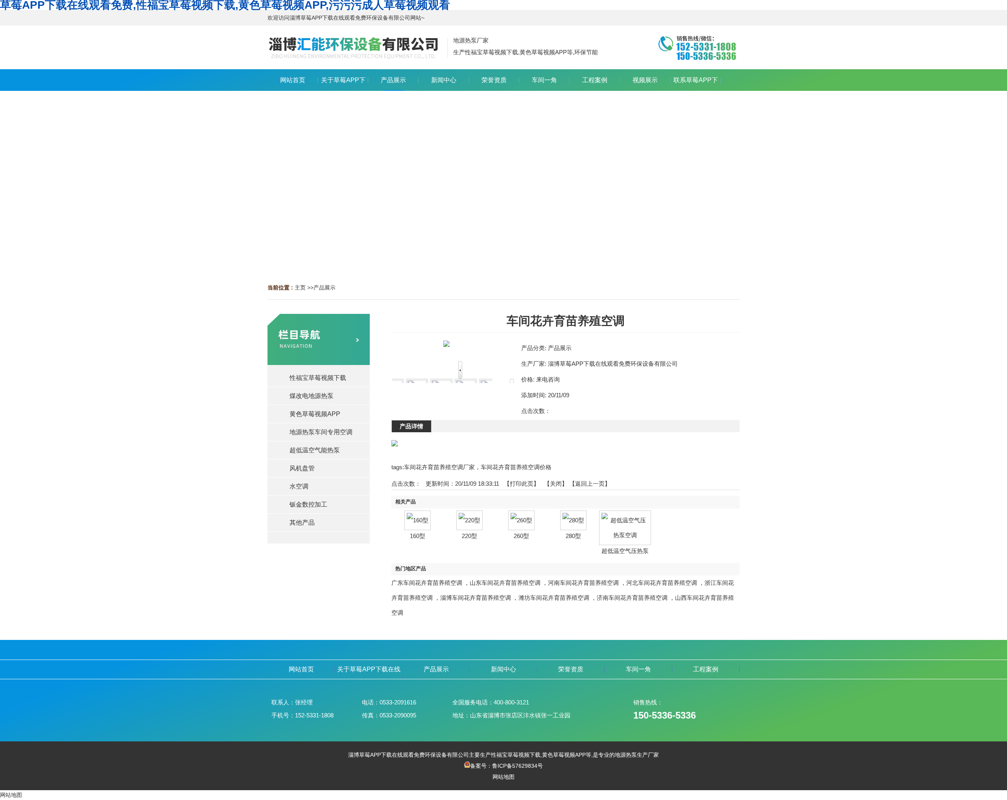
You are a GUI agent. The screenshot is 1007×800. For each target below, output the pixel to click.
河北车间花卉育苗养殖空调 (661, 582)
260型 (521, 536)
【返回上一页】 (589, 483)
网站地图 (503, 777)
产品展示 (325, 287)
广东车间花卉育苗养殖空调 (426, 582)
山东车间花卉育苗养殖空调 (505, 582)
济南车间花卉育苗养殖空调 (632, 597)
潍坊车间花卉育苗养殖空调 (553, 597)
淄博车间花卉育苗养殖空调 (475, 597)
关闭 (556, 483)
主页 (300, 287)
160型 (417, 536)
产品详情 (411, 426)
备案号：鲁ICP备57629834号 (506, 766)
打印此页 (521, 483)
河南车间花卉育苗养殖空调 (583, 582)
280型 (573, 536)
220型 (469, 536)
